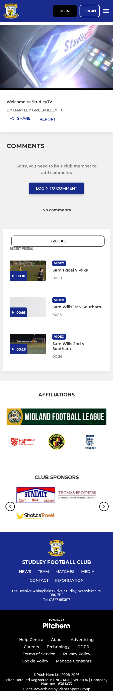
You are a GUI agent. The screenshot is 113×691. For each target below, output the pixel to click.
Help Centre (31, 639)
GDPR (83, 646)
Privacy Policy (76, 653)
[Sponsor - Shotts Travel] (35, 517)
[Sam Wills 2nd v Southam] (28, 344)
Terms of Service (39, 653)
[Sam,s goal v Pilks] (28, 271)
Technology (58, 646)
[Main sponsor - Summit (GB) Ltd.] (35, 496)
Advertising (82, 639)
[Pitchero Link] (56, 627)
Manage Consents (74, 661)
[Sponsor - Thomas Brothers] (77, 496)
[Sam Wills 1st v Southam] (28, 307)
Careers (31, 646)
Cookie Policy (35, 661)
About (57, 639)
